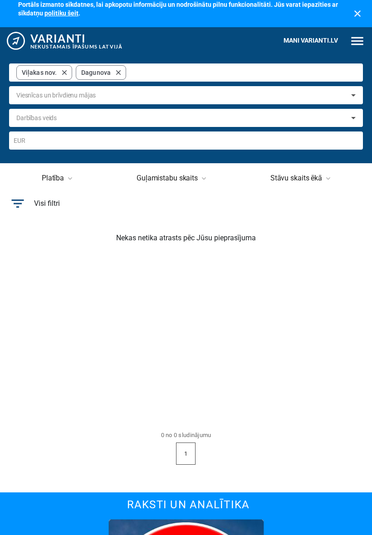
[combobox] (243, 72)
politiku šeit (61, 13)
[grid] (71, 72)
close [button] (64, 72)
